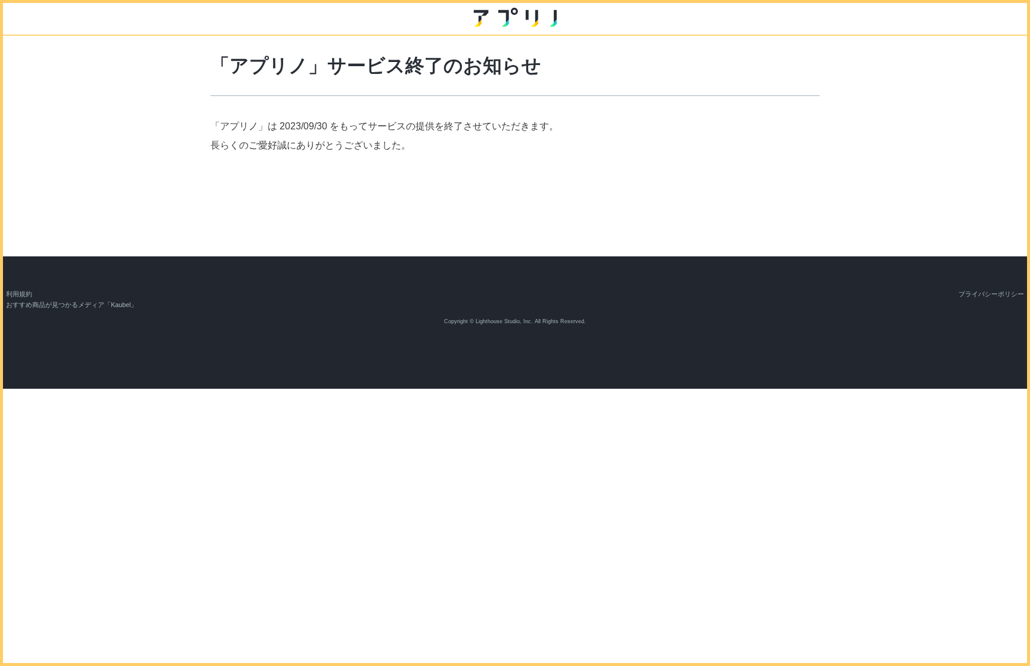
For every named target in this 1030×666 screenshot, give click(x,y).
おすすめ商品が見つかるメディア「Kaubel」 (71, 304)
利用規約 (19, 294)
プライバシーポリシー (991, 294)
